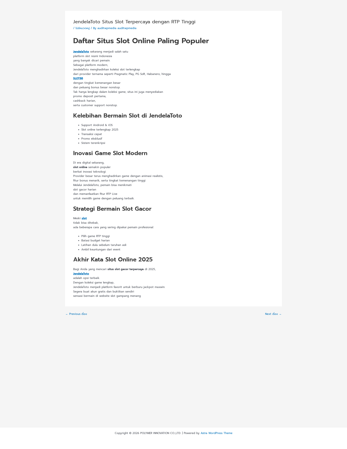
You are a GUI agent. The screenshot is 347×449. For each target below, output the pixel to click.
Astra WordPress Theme (216, 433)
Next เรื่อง (273, 314)
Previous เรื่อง (76, 314)
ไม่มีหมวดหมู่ (83, 28)
